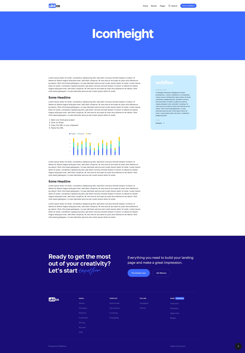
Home (145, 6)
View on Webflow (188, 6)
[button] (153, 5)
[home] (54, 5)
